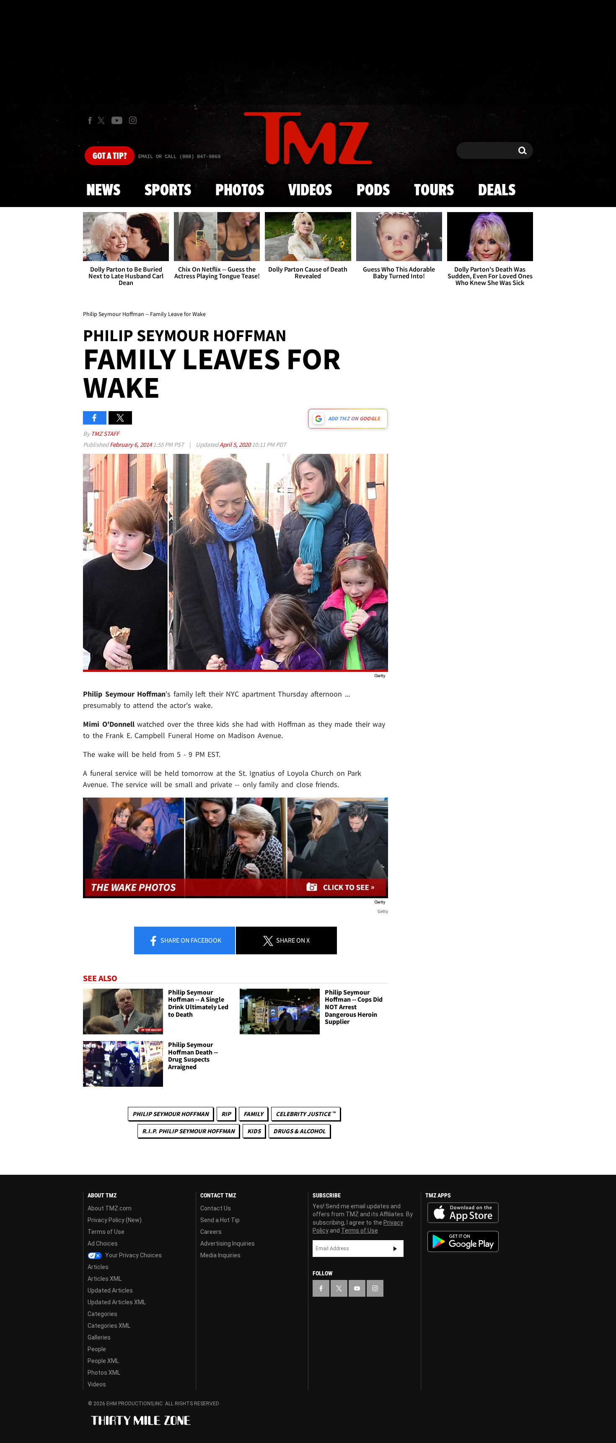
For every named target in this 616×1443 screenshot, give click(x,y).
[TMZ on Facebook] (90, 120)
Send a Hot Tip (220, 1220)
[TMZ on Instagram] (133, 120)
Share (190, 940)
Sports (168, 191)
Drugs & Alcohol (299, 1131)
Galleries (99, 1337)
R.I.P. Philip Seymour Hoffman (188, 1131)
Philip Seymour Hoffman (170, 1114)
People (97, 1349)
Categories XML (109, 1325)
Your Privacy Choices (133, 1255)
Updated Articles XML (117, 1302)
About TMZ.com (110, 1208)
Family (253, 1114)
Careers (211, 1231)
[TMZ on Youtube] (117, 120)
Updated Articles (110, 1290)
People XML (103, 1361)
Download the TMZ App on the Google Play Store (463, 1241)
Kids (254, 1131)
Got (110, 156)
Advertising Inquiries (227, 1243)
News (103, 191)
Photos (239, 191)
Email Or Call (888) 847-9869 (179, 157)
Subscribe (395, 1248)
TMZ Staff (105, 434)
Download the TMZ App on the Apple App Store (463, 1212)
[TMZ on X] (102, 120)
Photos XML (104, 1372)
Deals (496, 191)
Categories (102, 1314)
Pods (373, 191)
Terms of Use (106, 1231)
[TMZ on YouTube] (357, 1288)
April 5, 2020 (236, 444)
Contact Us (215, 1208)
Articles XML (105, 1278)
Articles (98, 1267)
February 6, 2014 (131, 444)
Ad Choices (103, 1243)
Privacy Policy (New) (115, 1220)
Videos (310, 191)
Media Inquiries (220, 1255)
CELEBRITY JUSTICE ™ (306, 1114)
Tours (434, 191)
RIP (226, 1114)
